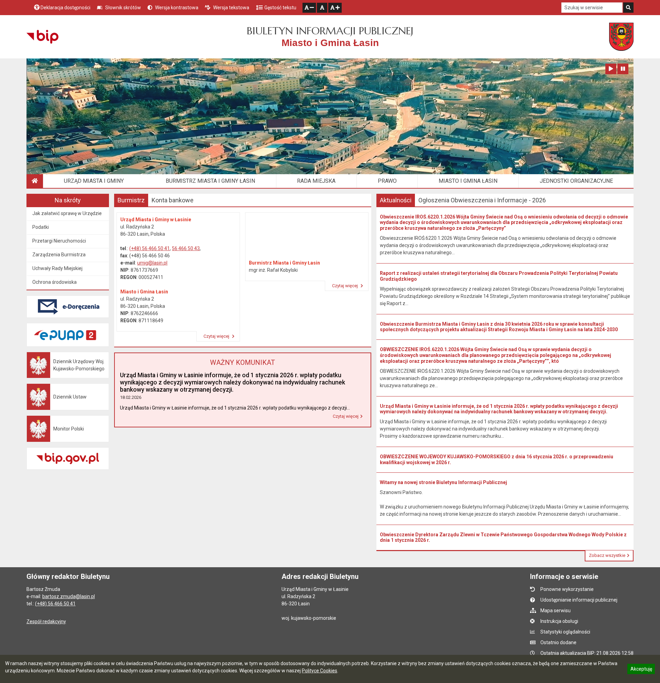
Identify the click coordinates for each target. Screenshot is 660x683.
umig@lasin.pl (152, 263)
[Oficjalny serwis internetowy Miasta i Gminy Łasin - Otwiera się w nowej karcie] (621, 37)
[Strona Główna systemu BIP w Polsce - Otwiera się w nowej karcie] (42, 37)
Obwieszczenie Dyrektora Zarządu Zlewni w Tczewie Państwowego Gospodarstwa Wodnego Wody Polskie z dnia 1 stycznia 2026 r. (503, 537)
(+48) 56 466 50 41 (149, 248)
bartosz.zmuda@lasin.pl (68, 596)
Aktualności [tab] (395, 200)
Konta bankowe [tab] (173, 200)
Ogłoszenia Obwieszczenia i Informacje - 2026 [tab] (482, 200)
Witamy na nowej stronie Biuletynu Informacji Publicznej (443, 482)
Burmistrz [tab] (131, 200)
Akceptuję (641, 670)
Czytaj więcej (217, 336)
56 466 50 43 (186, 248)
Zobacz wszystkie (607, 555)
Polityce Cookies (319, 670)
